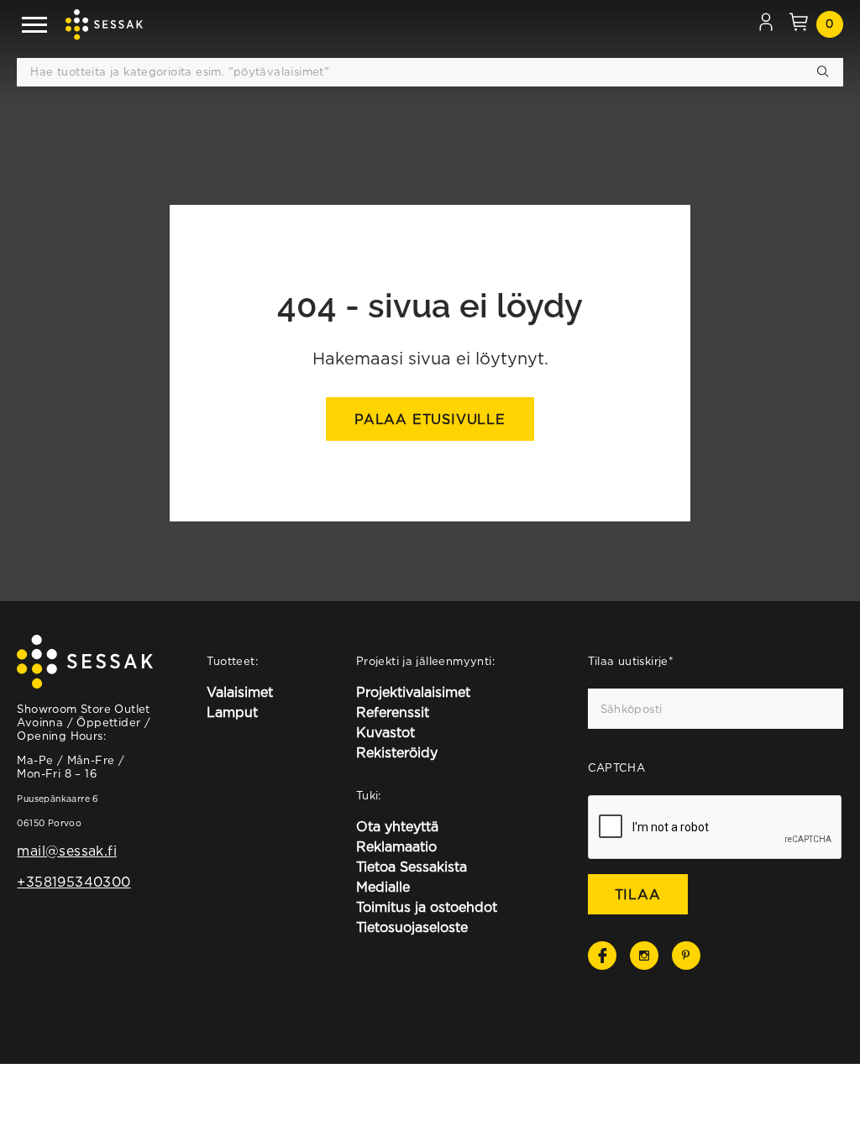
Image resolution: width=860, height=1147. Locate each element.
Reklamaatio (396, 846)
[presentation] (715, 828)
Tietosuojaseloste (412, 927)
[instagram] (644, 955)
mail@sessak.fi (66, 850)
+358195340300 (73, 881)
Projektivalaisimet (413, 691)
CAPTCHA (617, 767)
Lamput (232, 712)
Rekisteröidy (397, 752)
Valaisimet (240, 691)
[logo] (104, 25)
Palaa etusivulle (430, 419)
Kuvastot (385, 732)
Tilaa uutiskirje (631, 661)
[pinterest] (686, 955)
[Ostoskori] (798, 24)
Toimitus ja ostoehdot (426, 906)
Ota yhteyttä (397, 826)
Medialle (383, 886)
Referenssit (392, 712)
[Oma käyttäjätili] (766, 24)
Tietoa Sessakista (411, 866)
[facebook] (602, 955)
